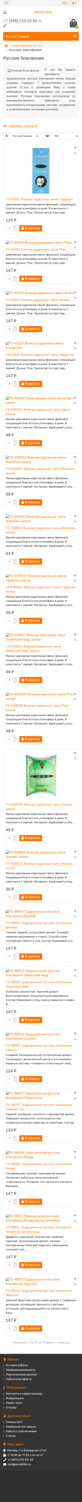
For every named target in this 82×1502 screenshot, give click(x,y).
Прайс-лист (14, 1402)
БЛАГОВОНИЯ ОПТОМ (27, 46)
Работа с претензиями (21, 1431)
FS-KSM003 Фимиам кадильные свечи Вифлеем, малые (41, 530)
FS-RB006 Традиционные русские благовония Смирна (39, 1048)
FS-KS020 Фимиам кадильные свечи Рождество (40, 354)
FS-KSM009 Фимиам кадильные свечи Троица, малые (39, 807)
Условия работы (17, 1365)
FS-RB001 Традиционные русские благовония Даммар (39, 925)
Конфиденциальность (20, 1369)
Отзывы (11, 1407)
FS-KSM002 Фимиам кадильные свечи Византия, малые (41, 471)
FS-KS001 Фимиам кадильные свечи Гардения (39, 199)
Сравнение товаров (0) (23, 125)
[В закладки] (75, 148)
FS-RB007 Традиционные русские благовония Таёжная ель (39, 1107)
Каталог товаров (17, 36)
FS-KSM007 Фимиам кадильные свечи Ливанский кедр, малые (33, 648)
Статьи (11, 1435)
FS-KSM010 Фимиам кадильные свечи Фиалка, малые (39, 866)
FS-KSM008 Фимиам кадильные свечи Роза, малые (37, 708)
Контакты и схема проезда (24, 1393)
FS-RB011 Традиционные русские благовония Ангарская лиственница (39, 1229)
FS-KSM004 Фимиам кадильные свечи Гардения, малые (41, 589)
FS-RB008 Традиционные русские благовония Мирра (39, 1166)
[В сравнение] (75, 153)
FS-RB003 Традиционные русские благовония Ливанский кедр (39, 984)
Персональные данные (21, 1374)
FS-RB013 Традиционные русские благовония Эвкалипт (39, 1293)
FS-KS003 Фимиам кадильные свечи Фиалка (38, 300)
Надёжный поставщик (21, 1426)
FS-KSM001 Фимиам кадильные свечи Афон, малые (38, 412)
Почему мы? (14, 1422)
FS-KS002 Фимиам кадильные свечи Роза (36, 249)
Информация (15, 1398)
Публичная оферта (18, 1379)
